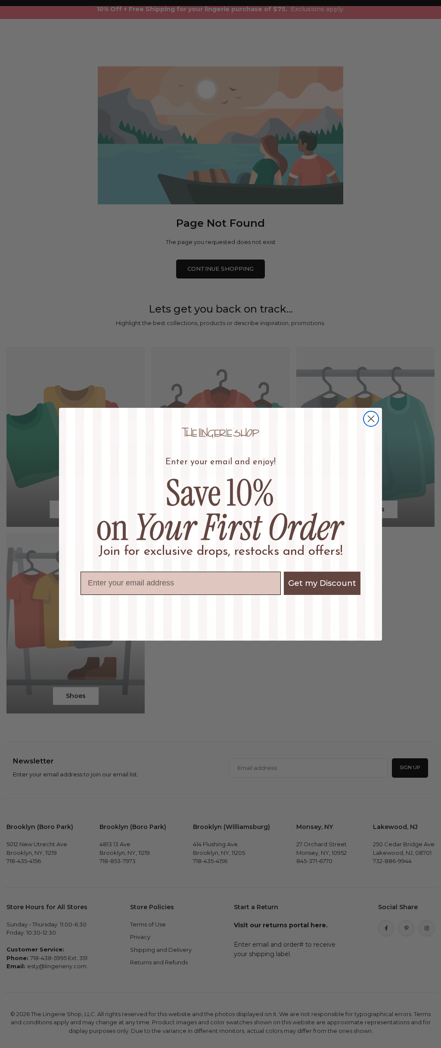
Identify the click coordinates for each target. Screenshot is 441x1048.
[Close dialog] (371, 418)
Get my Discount (322, 583)
